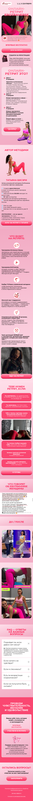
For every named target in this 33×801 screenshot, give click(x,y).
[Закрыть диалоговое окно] (30, 3)
